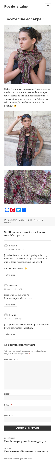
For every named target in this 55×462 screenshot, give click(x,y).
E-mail (8, 405)
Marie (23, 220)
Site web (8, 416)
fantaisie (7, 222)
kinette (13, 315)
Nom (7, 394)
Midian (13, 285)
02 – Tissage (35, 220)
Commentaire (11, 359)
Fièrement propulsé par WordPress (18, 458)
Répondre (10, 275)
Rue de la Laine (16, 6)
